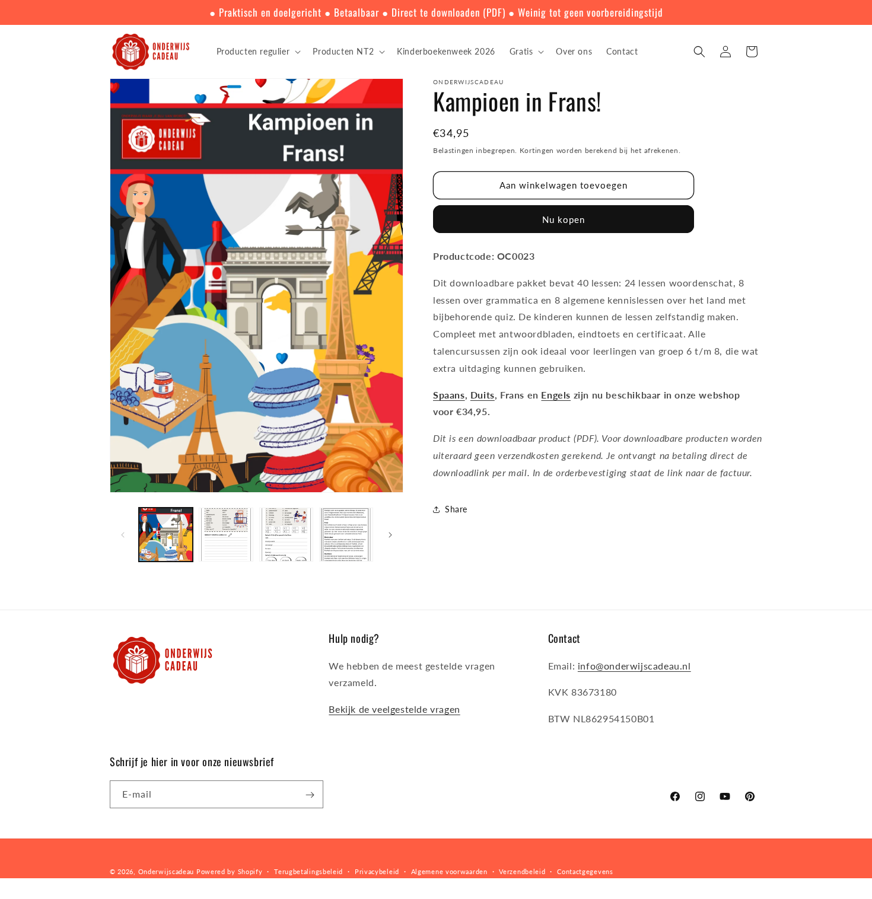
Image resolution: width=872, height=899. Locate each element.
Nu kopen (563, 219)
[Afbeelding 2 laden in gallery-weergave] (226, 535)
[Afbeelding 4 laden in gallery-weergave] (346, 535)
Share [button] (456, 509)
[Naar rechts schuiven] (390, 535)
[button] (257, 51)
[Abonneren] (310, 795)
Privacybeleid (377, 871)
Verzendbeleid (522, 871)
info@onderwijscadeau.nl (634, 665)
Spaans (449, 394)
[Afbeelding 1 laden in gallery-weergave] (166, 535)
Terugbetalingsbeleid (308, 871)
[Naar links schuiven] (123, 535)
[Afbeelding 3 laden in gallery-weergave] (286, 535)
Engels (556, 394)
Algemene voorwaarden (449, 871)
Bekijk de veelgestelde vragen (394, 709)
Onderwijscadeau (166, 871)
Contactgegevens (585, 871)
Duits (482, 394)
